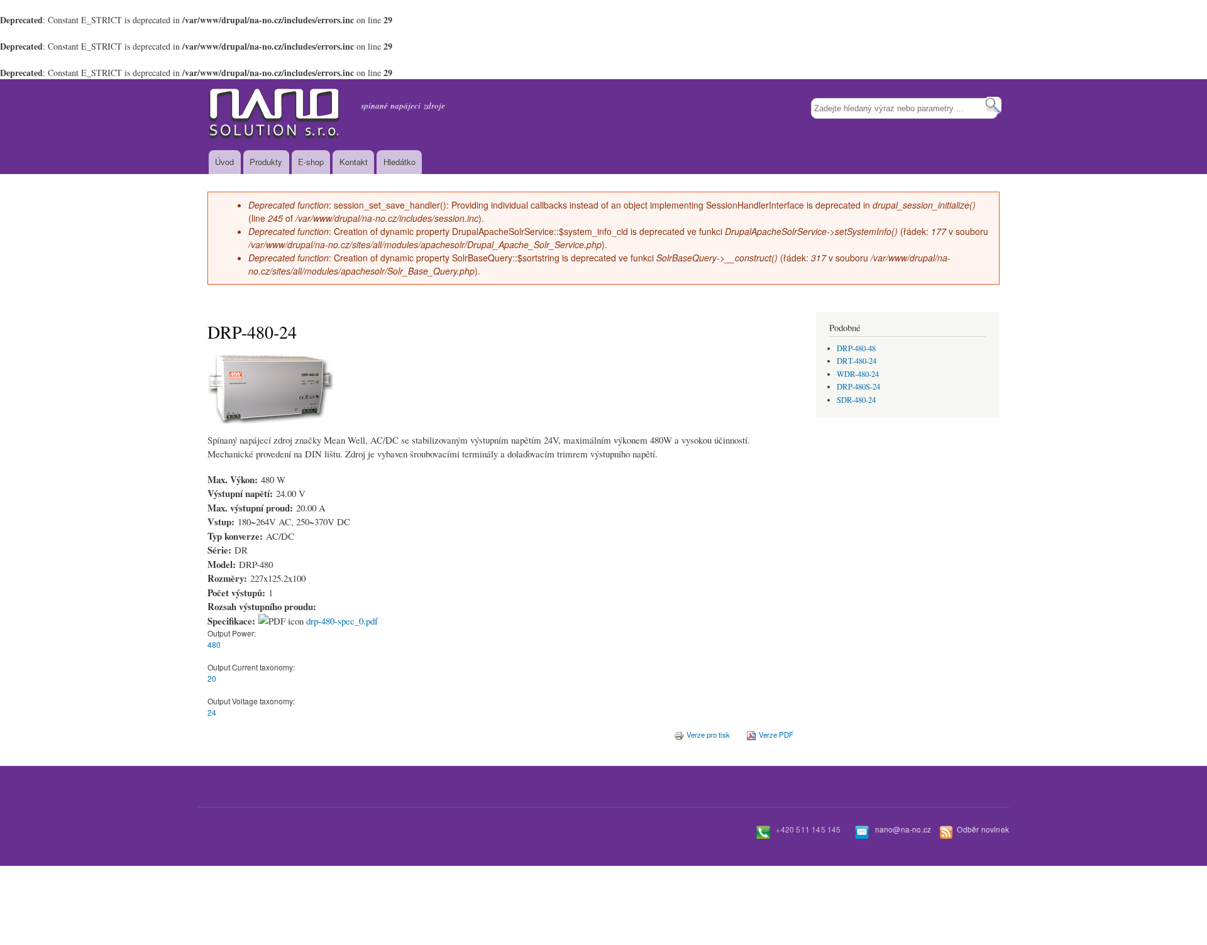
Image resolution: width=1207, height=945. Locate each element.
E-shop (311, 162)
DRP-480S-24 (858, 386)
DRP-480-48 (856, 348)
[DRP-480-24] (270, 429)
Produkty (266, 162)
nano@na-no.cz (903, 829)
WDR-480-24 (858, 374)
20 (211, 678)
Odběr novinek (983, 829)
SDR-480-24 (856, 400)
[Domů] (274, 114)
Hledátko (399, 162)
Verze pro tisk (708, 734)
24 (211, 712)
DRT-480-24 (856, 361)
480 (214, 644)
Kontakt (353, 162)
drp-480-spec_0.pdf (342, 621)
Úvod (224, 162)
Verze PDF (776, 734)
